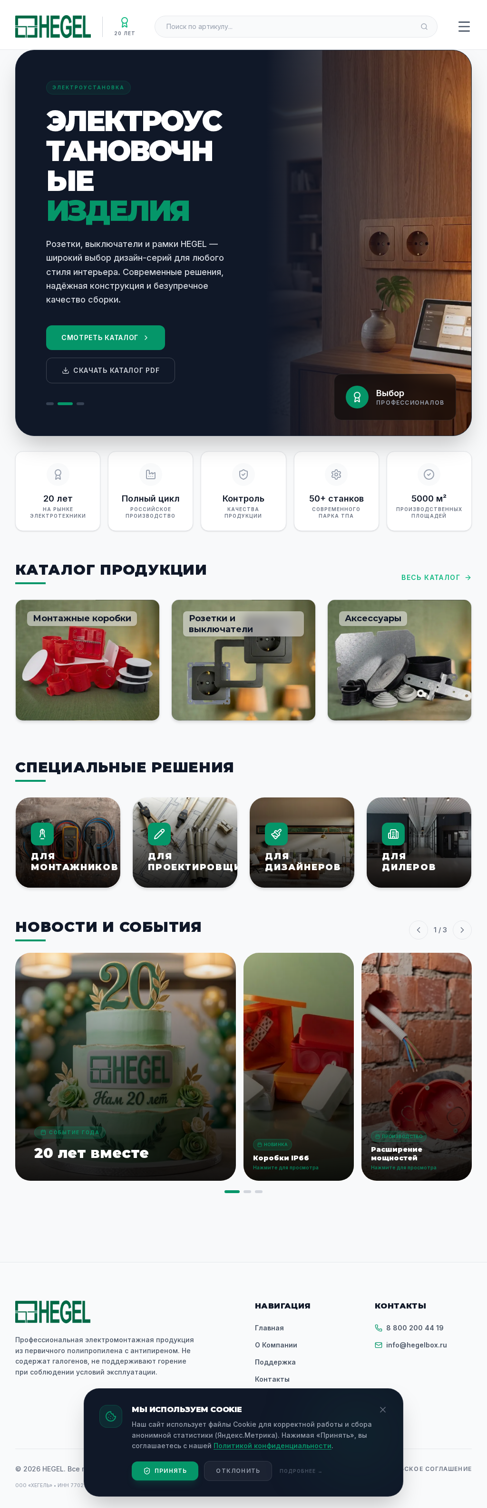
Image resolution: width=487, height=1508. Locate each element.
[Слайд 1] (50, 403)
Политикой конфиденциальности (272, 1446)
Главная (269, 1328)
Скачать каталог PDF (116, 370)
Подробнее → (301, 1471)
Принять (171, 1470)
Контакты (272, 1379)
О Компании (276, 1345)
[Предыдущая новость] (418, 929)
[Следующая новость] (462, 929)
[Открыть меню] (464, 26)
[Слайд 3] (80, 403)
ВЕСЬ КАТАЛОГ (430, 577)
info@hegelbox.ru (416, 1345)
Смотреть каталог (99, 337)
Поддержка (275, 1362)
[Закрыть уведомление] (383, 1409)
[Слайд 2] (65, 403)
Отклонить (238, 1470)
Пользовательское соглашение (410, 1468)
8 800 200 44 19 (415, 1328)
